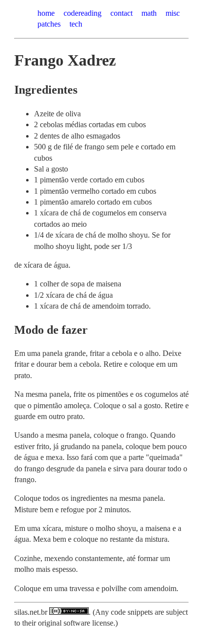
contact (121, 13)
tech (75, 24)
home (46, 13)
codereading (83, 13)
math (149, 13)
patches (49, 24)
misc (173, 13)
